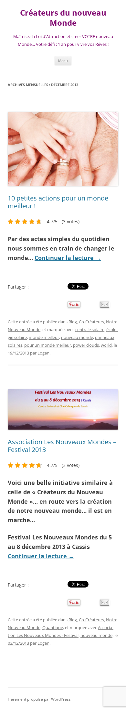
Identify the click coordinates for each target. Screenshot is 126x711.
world (106, 345)
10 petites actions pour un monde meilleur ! (58, 202)
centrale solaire (89, 329)
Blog (72, 322)
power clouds (86, 345)
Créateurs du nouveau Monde (63, 18)
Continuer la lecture (68, 258)
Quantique (52, 627)
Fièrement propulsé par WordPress (39, 699)
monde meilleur (44, 337)
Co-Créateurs (91, 322)
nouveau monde (77, 337)
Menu (63, 60)
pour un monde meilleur (47, 345)
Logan (43, 353)
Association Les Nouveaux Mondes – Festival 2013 (62, 445)
